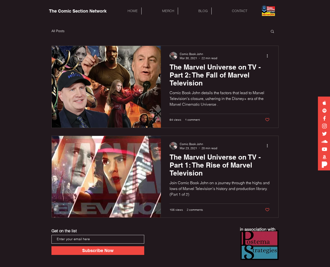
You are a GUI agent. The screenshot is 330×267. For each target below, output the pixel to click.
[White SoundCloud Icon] (324, 141)
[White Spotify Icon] (324, 110)
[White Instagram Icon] (324, 126)
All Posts (58, 31)
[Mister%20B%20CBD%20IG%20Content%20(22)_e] (324, 165)
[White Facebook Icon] (324, 118)
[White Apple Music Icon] (324, 103)
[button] (272, 31)
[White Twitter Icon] (324, 134)
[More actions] (269, 56)
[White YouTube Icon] (324, 149)
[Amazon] (324, 157)
